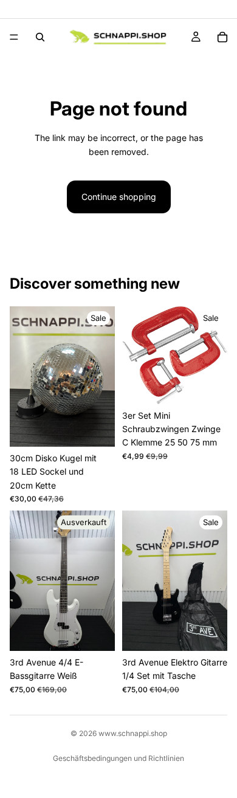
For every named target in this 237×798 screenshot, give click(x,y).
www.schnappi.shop (132, 733)
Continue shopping (118, 196)
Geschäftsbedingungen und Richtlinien (118, 758)
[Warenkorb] (222, 37)
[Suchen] (40, 37)
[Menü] (14, 37)
